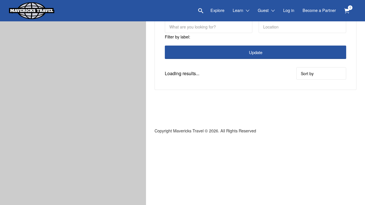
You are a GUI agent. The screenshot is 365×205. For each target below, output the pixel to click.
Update (255, 52)
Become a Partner (319, 10)
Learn (238, 10)
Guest (263, 10)
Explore (217, 10)
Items (346, 11)
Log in (288, 10)
